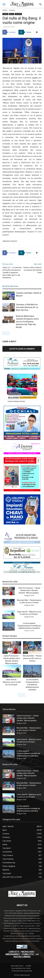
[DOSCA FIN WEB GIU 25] (22, 439)
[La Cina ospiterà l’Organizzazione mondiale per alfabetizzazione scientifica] (8, 626)
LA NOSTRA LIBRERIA (26, 955)
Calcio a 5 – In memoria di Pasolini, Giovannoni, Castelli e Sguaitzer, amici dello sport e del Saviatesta (12, 272)
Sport (5, 653)
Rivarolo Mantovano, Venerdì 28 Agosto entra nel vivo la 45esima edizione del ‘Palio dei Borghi (27, 321)
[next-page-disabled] (7, 333)
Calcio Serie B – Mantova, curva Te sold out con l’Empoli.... (12, 682)
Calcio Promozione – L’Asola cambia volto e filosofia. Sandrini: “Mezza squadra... (29, 590)
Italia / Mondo (28, 676)
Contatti (28, 966)
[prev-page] (4, 333)
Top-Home (18, 14)
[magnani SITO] (22, 453)
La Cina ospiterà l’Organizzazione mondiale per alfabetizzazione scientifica (29, 625)
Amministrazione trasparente (22, 971)
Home (4, 10)
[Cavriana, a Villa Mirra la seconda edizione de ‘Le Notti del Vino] (8, 307)
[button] (4, 4)
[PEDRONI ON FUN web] (22, 369)
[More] (37, 32)
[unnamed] (22, 543)
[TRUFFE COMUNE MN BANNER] (22, 491)
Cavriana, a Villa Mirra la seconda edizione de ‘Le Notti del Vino (27, 307)
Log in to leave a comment (22, 349)
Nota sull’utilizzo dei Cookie (21, 968)
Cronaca (12, 10)
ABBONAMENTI (12, 954)
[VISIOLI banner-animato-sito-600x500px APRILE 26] (22, 524)
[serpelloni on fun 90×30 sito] (22, 558)
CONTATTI (14, 951)
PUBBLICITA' (28, 954)
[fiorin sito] (22, 572)
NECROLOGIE (27, 951)
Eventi (11, 14)
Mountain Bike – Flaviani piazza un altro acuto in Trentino (32, 658)
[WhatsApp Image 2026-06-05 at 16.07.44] (22, 402)
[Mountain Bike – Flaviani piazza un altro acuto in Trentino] (8, 603)
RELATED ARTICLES (10, 286)
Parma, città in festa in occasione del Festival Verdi (32, 270)
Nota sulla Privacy (17, 966)
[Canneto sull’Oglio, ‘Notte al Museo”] (8, 296)
